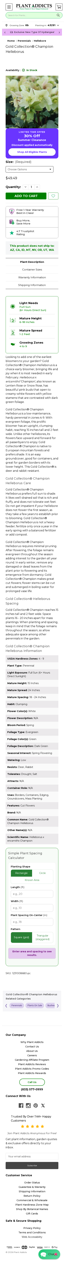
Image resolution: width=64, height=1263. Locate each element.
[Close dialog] (58, 616)
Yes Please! (32, 638)
